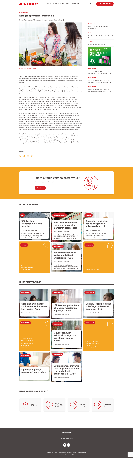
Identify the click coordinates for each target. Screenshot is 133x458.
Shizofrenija (22, 68)
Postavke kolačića (81, 452)
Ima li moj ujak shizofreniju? (97, 44)
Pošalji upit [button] (40, 188)
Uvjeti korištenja (62, 452)
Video (62, 4)
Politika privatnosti (71, 452)
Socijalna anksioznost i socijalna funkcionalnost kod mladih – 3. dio (99, 81)
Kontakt (49, 452)
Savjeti (49, 4)
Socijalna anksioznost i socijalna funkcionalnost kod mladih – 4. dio (99, 72)
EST (22, 215)
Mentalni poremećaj (59, 215)
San (89, 32)
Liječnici (56, 4)
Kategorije (75, 4)
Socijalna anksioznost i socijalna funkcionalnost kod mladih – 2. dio (99, 91)
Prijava (92, 3)
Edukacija (88, 215)
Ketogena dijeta (31, 68)
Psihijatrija (23, 12)
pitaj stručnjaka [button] (105, 4)
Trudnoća (24, 245)
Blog (67, 4)
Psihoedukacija (57, 246)
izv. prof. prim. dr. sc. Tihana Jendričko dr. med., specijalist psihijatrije (41, 20)
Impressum (54, 452)
